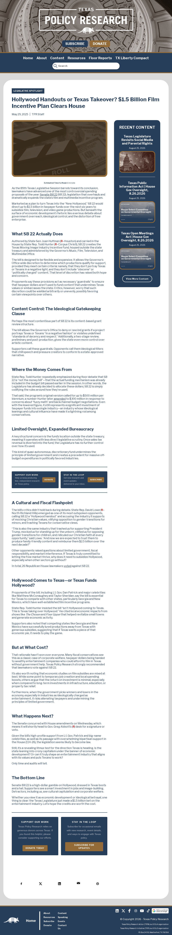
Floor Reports (100, 58)
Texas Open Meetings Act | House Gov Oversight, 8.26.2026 (137, 236)
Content (57, 58)
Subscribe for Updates (84, 846)
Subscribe (74, 44)
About (41, 58)
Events (61, 921)
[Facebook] (129, 910)
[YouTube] (142, 910)
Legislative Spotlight (28, 90)
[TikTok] (148, 910)
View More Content (137, 278)
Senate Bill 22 (48, 194)
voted (67, 566)
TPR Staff (38, 114)
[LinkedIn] (117, 910)
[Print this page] (97, 883)
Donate (100, 44)
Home (28, 58)
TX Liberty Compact (132, 58)
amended (60, 398)
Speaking (63, 917)
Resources (76, 58)
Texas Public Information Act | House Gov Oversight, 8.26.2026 (137, 188)
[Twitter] (123, 910)
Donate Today (35, 848)
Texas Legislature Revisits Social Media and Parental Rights (137, 140)
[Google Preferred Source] (160, 910)
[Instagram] (135, 910)
